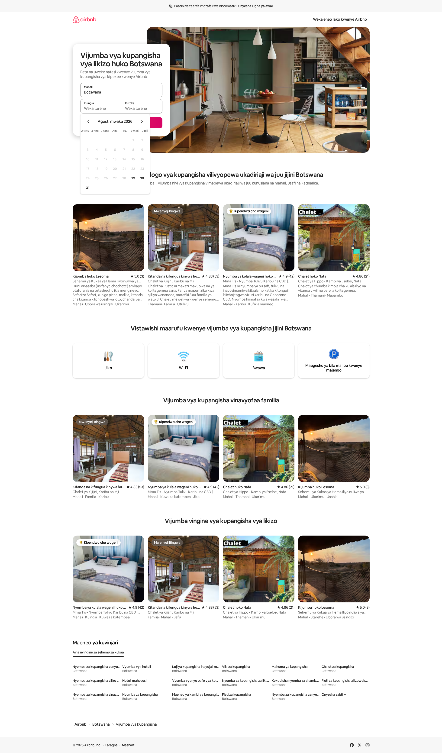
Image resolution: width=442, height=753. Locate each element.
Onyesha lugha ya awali (255, 6)
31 (87, 188)
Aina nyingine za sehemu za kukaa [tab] (98, 652)
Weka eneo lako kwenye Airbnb (340, 19)
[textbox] (101, 108)
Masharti (128, 745)
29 (133, 178)
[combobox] (121, 92)
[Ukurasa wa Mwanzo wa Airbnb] (84, 19)
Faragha (111, 745)
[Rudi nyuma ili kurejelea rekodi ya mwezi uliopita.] (88, 121)
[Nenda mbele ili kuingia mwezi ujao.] (141, 121)
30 (142, 178)
